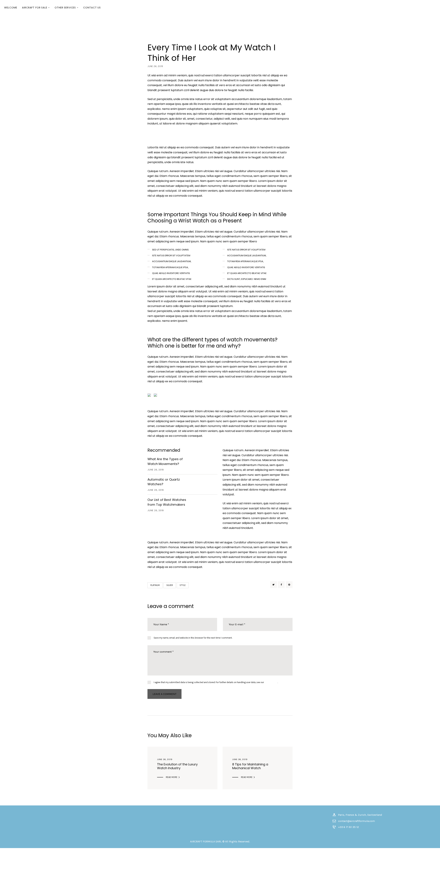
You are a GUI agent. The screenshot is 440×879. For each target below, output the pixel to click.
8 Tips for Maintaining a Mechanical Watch (250, 766)
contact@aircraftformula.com (356, 821)
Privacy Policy (270, 682)
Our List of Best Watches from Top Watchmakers (166, 502)
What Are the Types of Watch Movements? (165, 461)
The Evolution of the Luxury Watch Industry (177, 766)
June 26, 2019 (164, 759)
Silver (169, 585)
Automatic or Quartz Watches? (163, 481)
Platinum (155, 585)
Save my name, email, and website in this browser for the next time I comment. (193, 637)
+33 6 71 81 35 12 (348, 827)
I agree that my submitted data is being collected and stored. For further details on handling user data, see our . (216, 682)
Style (183, 585)
